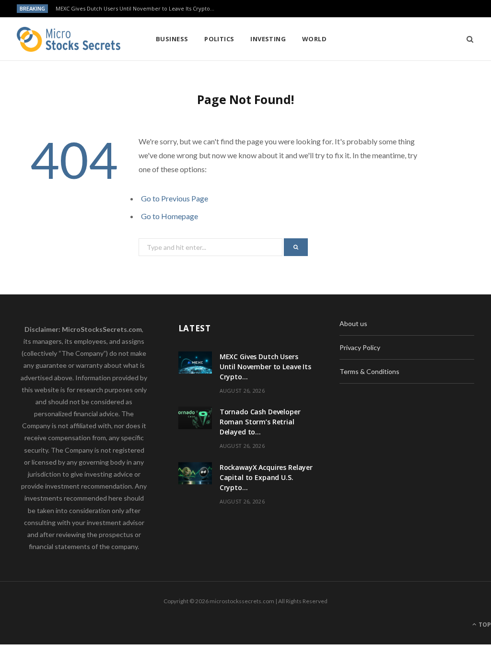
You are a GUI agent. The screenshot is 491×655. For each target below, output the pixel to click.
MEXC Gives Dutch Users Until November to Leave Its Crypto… (135, 8)
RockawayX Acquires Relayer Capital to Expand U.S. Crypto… (266, 477)
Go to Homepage (169, 216)
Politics (219, 39)
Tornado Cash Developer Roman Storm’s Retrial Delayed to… (260, 421)
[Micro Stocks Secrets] (71, 39)
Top (484, 624)
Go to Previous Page (174, 198)
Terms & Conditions (369, 371)
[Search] (466, 38)
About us (353, 323)
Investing (268, 39)
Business (172, 39)
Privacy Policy (359, 347)
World (314, 39)
